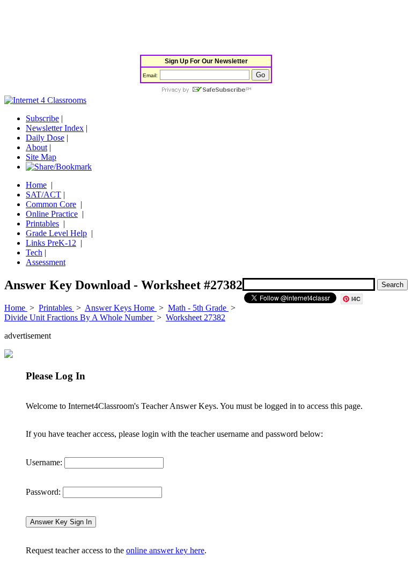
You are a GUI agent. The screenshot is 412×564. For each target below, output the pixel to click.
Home (36, 184)
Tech (34, 252)
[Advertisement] (199, 28)
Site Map (41, 157)
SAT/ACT (43, 194)
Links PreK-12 (51, 242)
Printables (42, 223)
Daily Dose (45, 137)
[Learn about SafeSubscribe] (206, 90)
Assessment (45, 262)
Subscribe (42, 118)
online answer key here (165, 550)
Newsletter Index (55, 128)
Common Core (51, 204)
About (36, 147)
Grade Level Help (56, 233)
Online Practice (52, 213)
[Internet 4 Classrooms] (45, 100)
